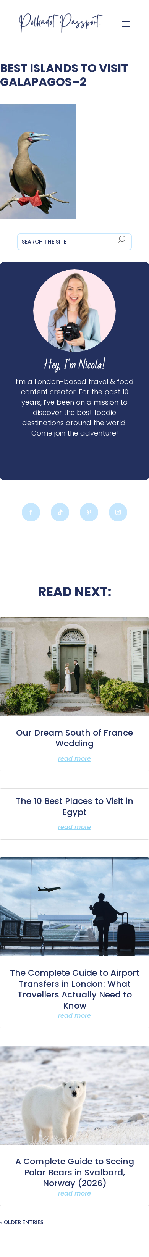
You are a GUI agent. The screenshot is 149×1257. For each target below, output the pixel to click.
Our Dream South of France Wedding (74, 738)
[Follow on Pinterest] (89, 512)
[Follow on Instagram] (118, 512)
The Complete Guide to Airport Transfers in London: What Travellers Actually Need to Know (74, 989)
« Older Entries (22, 1222)
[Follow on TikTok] (60, 512)
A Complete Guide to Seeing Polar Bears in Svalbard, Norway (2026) (74, 1172)
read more (74, 758)
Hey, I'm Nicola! (74, 365)
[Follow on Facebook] (31, 512)
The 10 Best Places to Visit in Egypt (74, 806)
